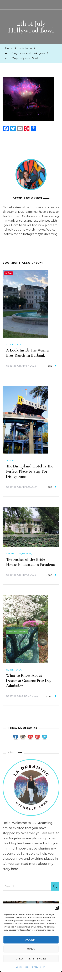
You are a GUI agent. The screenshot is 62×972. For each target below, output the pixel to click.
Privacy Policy (38, 966)
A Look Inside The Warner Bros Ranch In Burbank (28, 353)
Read (49, 365)
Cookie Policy (22, 966)
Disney (10, 460)
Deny (31, 949)
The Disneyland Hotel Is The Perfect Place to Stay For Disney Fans (29, 471)
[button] (57, 907)
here (14, 869)
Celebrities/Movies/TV (20, 553)
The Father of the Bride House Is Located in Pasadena (30, 562)
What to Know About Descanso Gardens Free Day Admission (28, 680)
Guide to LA (25, 48)
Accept (31, 939)
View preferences (31, 958)
